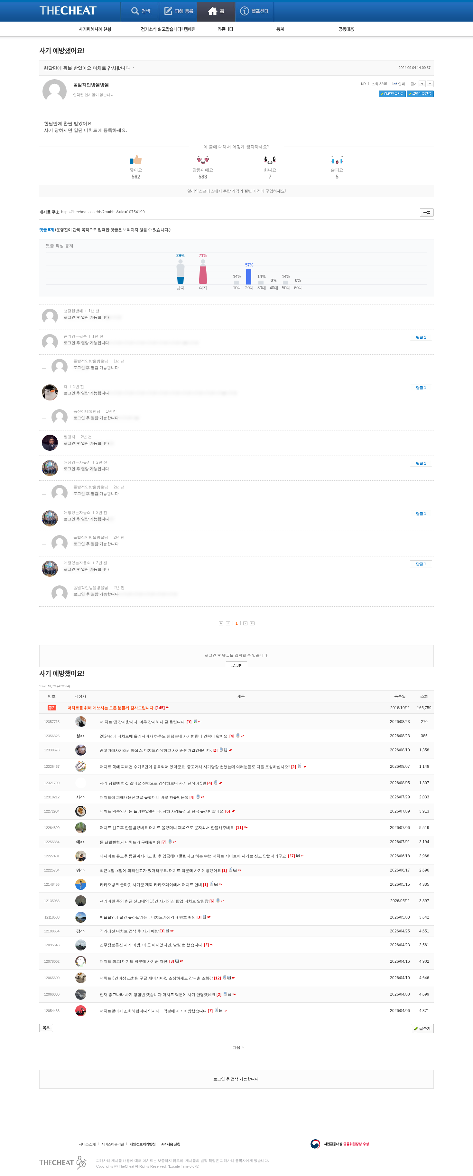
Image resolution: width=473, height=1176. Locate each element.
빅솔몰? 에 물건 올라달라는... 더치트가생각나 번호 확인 (150, 917)
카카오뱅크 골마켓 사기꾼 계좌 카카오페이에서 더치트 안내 (154, 884)
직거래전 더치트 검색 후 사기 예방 (132, 931)
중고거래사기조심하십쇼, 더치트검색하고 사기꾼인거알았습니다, (159, 750)
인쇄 (401, 84)
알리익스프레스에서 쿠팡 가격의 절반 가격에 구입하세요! (236, 191)
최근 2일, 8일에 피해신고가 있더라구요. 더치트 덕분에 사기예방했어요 (163, 870)
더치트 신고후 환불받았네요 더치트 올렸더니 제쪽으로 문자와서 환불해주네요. (171, 827)
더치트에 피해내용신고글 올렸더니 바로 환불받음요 (147, 797)
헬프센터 (255, 11)
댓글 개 (46, 229)
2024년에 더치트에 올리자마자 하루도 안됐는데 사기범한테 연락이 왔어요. (167, 736)
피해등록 (178, 11)
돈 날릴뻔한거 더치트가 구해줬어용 (133, 842)
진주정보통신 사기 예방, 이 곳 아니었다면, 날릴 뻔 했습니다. (154, 945)
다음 (236, 1047)
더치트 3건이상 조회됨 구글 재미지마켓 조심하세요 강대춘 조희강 (160, 978)
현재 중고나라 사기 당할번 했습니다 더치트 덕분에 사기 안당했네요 (160, 994)
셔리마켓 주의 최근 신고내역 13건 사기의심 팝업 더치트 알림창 (157, 901)
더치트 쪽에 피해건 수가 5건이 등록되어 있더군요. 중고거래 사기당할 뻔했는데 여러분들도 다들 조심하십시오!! (198, 767)
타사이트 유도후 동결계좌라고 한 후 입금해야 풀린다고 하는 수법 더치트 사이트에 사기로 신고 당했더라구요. (197, 856)
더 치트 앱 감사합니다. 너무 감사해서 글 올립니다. (145, 722)
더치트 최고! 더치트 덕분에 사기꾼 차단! (137, 961)
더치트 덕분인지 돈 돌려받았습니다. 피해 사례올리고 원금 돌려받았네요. (165, 811)
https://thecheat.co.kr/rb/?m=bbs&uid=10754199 (103, 212)
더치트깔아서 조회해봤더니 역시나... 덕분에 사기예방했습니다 (156, 1011)
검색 (140, 11)
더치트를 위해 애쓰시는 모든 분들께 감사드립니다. (117, 708)
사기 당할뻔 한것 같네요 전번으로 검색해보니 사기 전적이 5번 (156, 783)
